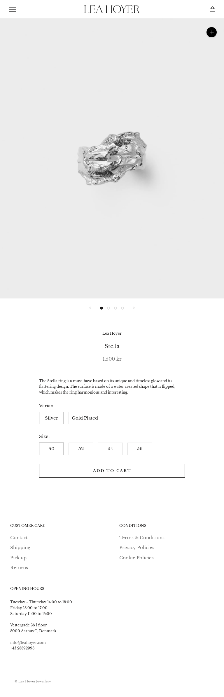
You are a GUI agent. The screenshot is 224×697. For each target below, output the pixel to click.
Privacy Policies (136, 547)
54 (110, 448)
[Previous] (90, 308)
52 (81, 448)
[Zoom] (211, 32)
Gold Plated (85, 418)
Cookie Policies (136, 557)
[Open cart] (212, 9)
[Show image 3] (115, 308)
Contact (19, 537)
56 (140, 448)
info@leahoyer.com (28, 642)
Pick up (18, 557)
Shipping (20, 547)
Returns (19, 567)
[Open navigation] (12, 9)
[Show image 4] (122, 308)
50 (52, 448)
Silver (51, 418)
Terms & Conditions (141, 537)
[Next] (134, 308)
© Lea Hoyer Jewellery (33, 681)
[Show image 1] (101, 308)
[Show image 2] (108, 308)
